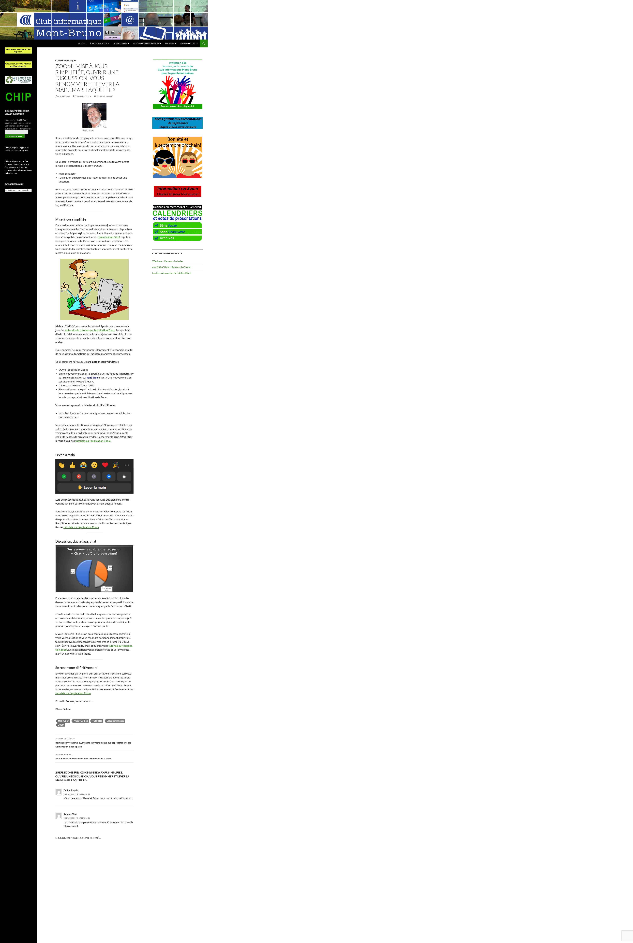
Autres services (187, 43)
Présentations (81, 721)
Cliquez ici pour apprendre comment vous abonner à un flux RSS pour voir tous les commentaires (18, 167)
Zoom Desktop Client (109, 237)
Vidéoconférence (115, 721)
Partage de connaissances (146, 43)
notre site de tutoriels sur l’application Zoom (90, 330)
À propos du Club (98, 43)
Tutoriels (97, 721)
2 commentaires (104, 96)
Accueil (82, 43)
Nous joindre (120, 43)
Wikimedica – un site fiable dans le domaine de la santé (83, 756)
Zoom (61, 725)
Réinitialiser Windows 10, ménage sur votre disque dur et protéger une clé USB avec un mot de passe (93, 742)
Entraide (169, 43)
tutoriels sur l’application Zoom (93, 440)
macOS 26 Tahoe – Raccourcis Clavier (171, 267)
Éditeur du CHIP (83, 96)
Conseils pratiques (65, 60)
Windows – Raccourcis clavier (167, 261)
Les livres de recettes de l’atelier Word (171, 273)
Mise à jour (63, 721)
